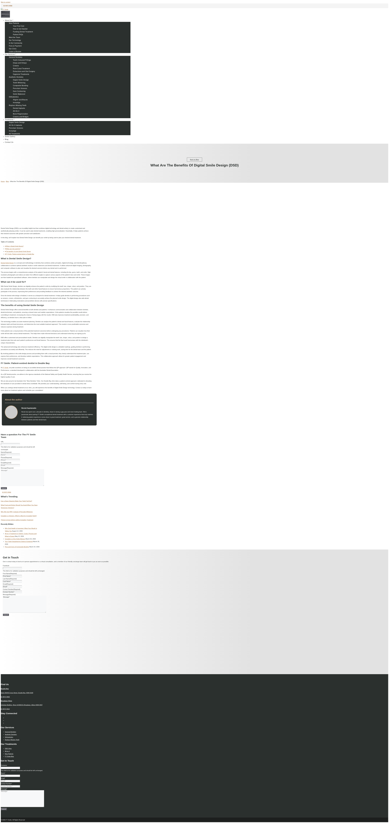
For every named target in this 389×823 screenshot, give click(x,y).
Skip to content (5, 2)
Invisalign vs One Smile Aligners (15, 539)
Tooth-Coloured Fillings (22, 60)
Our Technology (15, 40)
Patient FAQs (18, 34)
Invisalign (16, 102)
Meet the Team (14, 37)
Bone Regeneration (20, 114)
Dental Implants (19, 108)
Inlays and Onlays (20, 63)
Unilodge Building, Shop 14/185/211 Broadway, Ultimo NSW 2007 (22, 705)
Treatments (9, 119)
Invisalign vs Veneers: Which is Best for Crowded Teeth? (19, 516)
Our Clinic (13, 49)
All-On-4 (16, 111)
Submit (4, 488)
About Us (8, 20)
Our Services (10, 54)
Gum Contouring (19, 91)
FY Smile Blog (9, 756)
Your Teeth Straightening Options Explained (19, 541)
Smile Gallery (10, 136)
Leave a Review (15, 51)
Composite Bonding (20, 85)
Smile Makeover (19, 94)
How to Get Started (20, 29)
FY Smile (5, 367)
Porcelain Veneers (20, 88)
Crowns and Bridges (21, 117)
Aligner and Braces (20, 100)
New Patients (14, 23)
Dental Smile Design (7, 263)
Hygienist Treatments (21, 74)
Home (3, 181)
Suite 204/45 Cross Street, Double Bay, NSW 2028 (17, 693)
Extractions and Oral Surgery (24, 71)
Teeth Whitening (19, 83)
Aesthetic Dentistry (16, 77)
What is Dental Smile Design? (15, 246)
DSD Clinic (8, 748)
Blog (6, 139)
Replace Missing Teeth (17, 105)
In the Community (15, 43)
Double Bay (5, 689)
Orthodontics (14, 97)
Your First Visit (18, 26)
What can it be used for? (13, 249)
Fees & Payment (15, 46)
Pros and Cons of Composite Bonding (17, 547)
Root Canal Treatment (21, 68)
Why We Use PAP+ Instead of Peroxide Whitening (17, 512)
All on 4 (7, 751)
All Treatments (14, 134)
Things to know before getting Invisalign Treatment (17, 520)
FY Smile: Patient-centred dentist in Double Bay (20, 254)
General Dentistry (15, 57)
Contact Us (9, 142)
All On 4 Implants (15, 125)
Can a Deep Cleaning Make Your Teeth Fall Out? (16, 501)
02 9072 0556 (7, 6)
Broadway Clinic (6, 701)
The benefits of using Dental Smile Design (18, 251)
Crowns (16, 66)
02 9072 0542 (5, 709)
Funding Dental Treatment (23, 32)
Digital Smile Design (21, 80)
